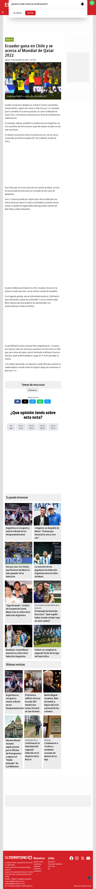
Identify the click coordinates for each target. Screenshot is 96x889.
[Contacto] (88, 858)
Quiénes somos (38, 862)
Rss (49, 869)
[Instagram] (77, 858)
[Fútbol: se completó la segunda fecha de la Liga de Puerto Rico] (47, 636)
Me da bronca (53, 427)
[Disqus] (33, 464)
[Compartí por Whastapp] (40, 401)
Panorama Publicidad (55, 864)
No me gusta (21, 427)
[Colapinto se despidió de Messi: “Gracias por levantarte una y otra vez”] (47, 514)
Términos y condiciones (37, 870)
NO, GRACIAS (17, 13)
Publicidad (37, 866)
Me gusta (11, 427)
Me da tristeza (31, 427)
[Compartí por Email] (32, 401)
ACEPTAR (30, 13)
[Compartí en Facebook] (17, 401)
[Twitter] (83, 858)
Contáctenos (38, 864)
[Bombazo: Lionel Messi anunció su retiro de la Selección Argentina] (18, 636)
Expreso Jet (51, 862)
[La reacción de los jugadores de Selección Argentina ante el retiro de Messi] (47, 553)
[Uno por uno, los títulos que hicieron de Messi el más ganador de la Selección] (18, 553)
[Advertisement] (33, 268)
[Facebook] (71, 858)
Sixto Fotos (51, 866)
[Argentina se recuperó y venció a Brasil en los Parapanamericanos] (18, 514)
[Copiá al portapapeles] (47, 401)
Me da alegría (42, 427)
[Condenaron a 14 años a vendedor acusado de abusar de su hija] (52, 726)
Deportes (9, 39)
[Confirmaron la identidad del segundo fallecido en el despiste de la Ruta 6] (33, 726)
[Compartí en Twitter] (25, 401)
